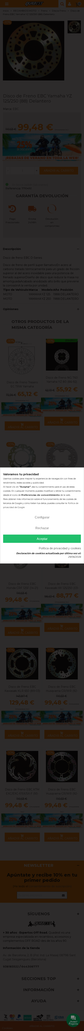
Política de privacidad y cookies (60, 548)
